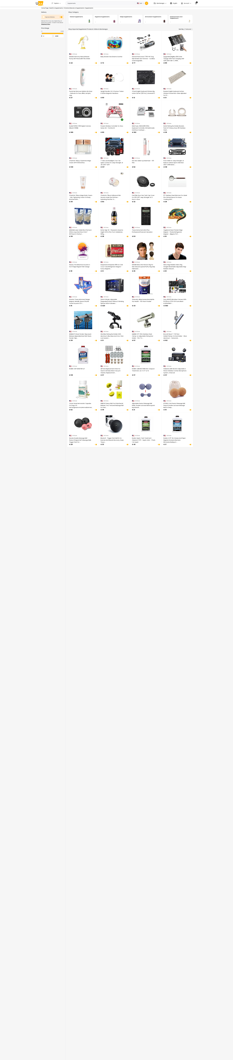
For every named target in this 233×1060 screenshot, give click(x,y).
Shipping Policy (45, 24)
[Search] (146, 3)
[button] (160, 3)
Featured (188, 29)
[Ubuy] (39, 3)
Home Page (44, 8)
